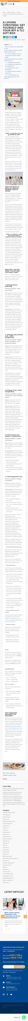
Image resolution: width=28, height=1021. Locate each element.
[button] (25, 916)
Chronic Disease (7, 823)
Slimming (5, 869)
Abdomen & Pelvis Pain (8, 812)
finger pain (5, 834)
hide (10, 44)
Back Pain (5, 819)
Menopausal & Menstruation (10, 858)
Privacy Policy (13, 972)
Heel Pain (5, 843)
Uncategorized (6, 876)
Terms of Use (5, 972)
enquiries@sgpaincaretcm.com (13, 983)
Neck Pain (5, 860)
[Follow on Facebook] (7, 994)
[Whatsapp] (24, 1017)
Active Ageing (6, 814)
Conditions (5, 825)
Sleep (4, 867)
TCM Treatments (7, 873)
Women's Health (21, 39)
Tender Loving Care (10, 773)
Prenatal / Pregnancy (8, 863)
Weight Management (8, 878)
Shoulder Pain (6, 865)
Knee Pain (5, 852)
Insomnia (5, 849)
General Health (6, 838)
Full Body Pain (6, 836)
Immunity (5, 847)
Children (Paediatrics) (8, 821)
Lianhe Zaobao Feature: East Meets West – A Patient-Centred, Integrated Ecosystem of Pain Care (14, 804)
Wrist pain (5, 882)
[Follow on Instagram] (3, 994)
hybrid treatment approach (15, 729)
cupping (7, 620)
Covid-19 (5, 828)
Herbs (4, 845)
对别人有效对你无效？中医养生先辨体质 (12, 800)
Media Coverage (7, 856)
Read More (7, 930)
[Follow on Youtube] (11, 994)
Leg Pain (5, 854)
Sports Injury (6, 871)
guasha (17, 618)
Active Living (6, 817)
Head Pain (5, 841)
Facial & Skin (6, 832)
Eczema (4, 830)
